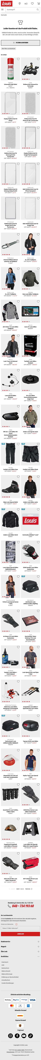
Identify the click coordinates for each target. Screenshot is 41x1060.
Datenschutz (5, 968)
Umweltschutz (6, 980)
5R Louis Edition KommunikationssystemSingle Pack (30, 397)
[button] (38, 9)
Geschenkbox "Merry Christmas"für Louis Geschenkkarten (30, 638)
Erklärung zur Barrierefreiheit (10, 977)
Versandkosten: (11, 1052)
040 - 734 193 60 (23, 906)
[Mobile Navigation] (2, 9)
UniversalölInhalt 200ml (10, 84)
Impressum (5, 962)
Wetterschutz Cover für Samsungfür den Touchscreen (10, 155)
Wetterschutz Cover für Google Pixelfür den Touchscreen (10, 225)
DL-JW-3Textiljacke (30, 259)
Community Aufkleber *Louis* (31, 535)
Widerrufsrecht (6, 971)
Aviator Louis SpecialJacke (30, 431)
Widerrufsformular (7, 974)
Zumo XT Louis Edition (30, 327)
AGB (3, 965)
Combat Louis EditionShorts (30, 469)
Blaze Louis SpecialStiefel (10, 502)
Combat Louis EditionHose (10, 469)
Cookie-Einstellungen (8, 983)
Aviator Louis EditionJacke (30, 502)
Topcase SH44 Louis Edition (30, 741)
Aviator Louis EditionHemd (10, 535)
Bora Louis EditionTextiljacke (30, 294)
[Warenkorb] (38, 3)
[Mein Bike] (26, 3)
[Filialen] (19, 3)
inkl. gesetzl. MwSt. (20, 1050)
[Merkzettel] (32, 3)
